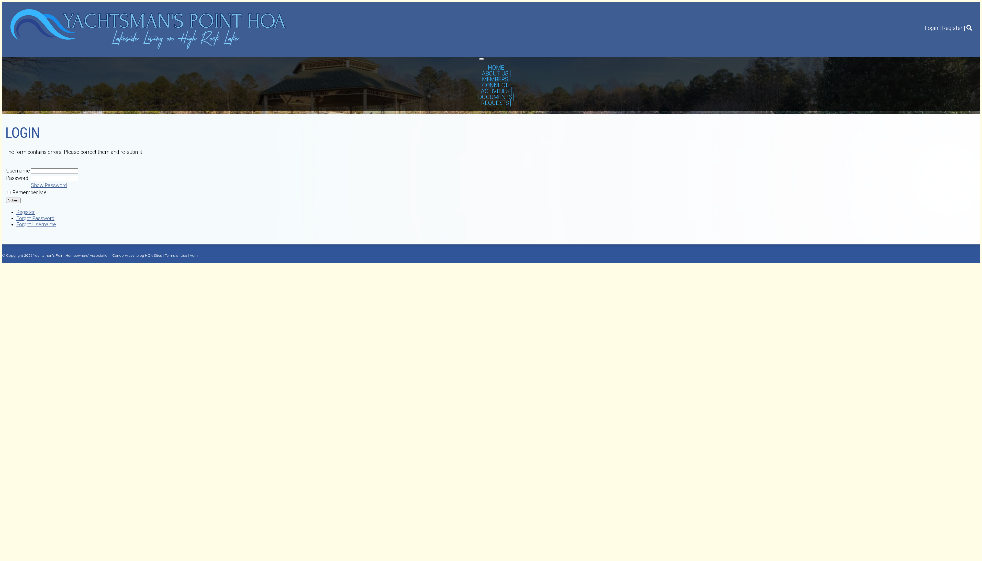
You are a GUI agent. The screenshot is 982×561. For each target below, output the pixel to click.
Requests (495, 103)
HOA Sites (153, 255)
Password (17, 178)
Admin (195, 255)
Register (952, 28)
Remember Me (30, 192)
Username (18, 171)
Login (931, 28)
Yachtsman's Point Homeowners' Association (71, 255)
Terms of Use (176, 255)
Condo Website (125, 255)
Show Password (49, 185)
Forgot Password (35, 218)
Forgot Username (36, 224)
